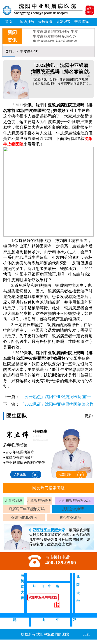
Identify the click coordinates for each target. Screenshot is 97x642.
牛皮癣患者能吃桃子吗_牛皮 (55, 29)
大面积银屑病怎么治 (74, 500)
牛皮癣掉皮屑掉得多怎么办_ (55, 34)
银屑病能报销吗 (24, 517)
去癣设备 (45, 22)
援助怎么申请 (73, 509)
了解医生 (19, 474)
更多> (89, 416)
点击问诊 (65, 474)
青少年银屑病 (70, 517)
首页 (9, 22)
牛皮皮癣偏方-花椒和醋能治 (55, 39)
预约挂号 (27, 22)
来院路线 (81, 22)
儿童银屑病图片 (39, 500)
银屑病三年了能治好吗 (27, 509)
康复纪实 (63, 22)
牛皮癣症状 (28, 51)
